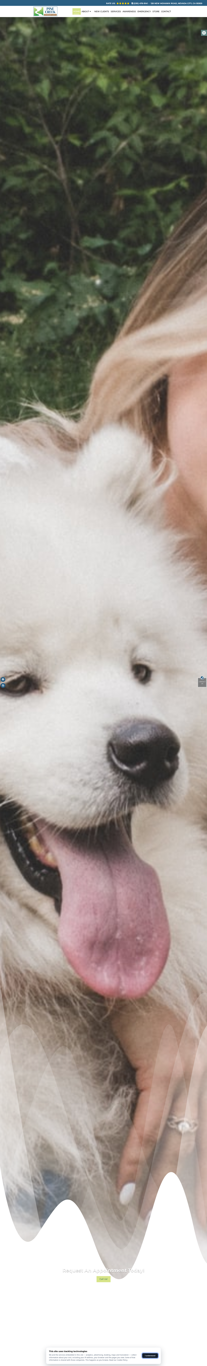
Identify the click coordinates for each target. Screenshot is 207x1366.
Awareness (129, 11)
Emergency (144, 11)
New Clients (101, 11)
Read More (103, 1279)
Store (155, 11)
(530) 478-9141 (141, 3)
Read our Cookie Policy (118, 1360)
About (85, 11)
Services (116, 11)
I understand (150, 1356)
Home (76, 11)
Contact (166, 11)
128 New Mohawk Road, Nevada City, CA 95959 (176, 3)
